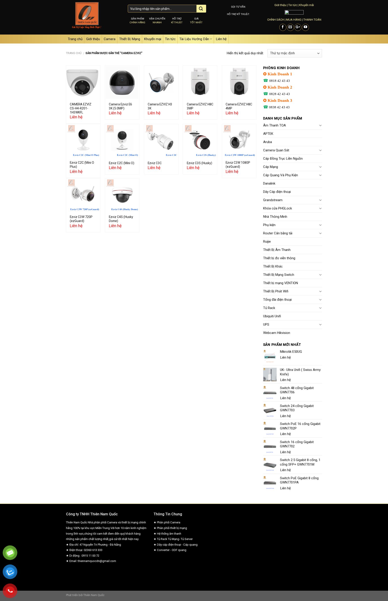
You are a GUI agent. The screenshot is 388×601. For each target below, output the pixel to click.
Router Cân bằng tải (277, 233)
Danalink (269, 183)
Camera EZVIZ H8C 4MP (239, 106)
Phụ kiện (269, 225)
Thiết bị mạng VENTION (280, 283)
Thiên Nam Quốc (93, 595)
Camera (109, 39)
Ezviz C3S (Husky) (199, 163)
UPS (266, 324)
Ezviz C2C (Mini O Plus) (82, 164)
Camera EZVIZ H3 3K (160, 106)
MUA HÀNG (293, 19)
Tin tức (292, 5)
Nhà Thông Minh (275, 217)
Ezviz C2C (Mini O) (121, 163)
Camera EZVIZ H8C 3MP (200, 106)
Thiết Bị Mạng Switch (278, 275)
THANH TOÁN (312, 19)
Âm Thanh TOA (274, 125)
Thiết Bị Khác (273, 266)
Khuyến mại (152, 39)
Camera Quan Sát (276, 150)
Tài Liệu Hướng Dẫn (194, 39)
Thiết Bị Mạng (129, 39)
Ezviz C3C (155, 163)
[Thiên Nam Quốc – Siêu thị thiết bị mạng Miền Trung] (93, 17)
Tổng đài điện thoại (277, 300)
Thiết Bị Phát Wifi (275, 291)
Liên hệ (221, 39)
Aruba (267, 142)
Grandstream (272, 200)
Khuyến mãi (306, 5)
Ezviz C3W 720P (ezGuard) (81, 219)
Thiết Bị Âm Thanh (277, 250)
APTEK (268, 134)
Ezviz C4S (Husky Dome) (121, 219)
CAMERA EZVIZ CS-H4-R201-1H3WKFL (80, 108)
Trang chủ (75, 39)
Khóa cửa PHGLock (277, 208)
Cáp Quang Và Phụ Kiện (280, 175)
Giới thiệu (280, 5)
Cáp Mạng (270, 167)
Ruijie (267, 242)
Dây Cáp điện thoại (277, 192)
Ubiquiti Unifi (272, 316)
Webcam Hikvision (276, 333)
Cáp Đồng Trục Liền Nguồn (283, 159)
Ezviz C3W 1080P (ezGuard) (238, 164)
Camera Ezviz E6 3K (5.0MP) (120, 106)
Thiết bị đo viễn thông (279, 258)
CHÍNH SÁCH (275, 19)
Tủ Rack (269, 308)
